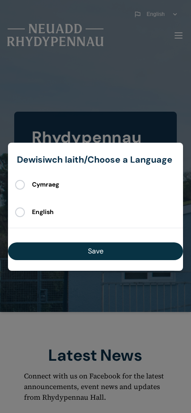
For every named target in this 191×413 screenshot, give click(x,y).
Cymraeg (45, 184)
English (43, 212)
